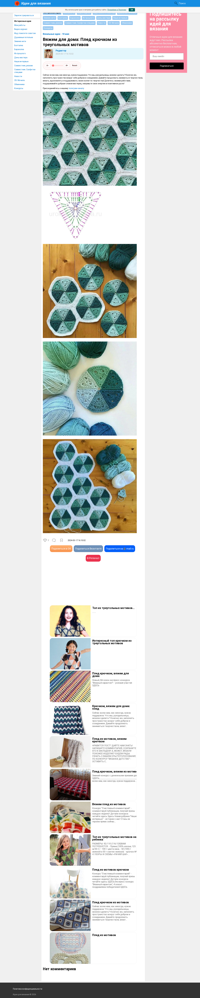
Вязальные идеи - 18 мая (56, 34)
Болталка (18, 45)
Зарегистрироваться (24, 15)
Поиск (182, 3)
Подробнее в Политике (116, 10)
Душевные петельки (23, 37)
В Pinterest (93, 558)
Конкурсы (18, 88)
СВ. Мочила (19, 80)
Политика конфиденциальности (27, 989)
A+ (67, 65)
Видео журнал (20, 29)
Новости (18, 76)
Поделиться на (120, 548)
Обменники (19, 84)
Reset (74, 65)
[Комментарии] (54, 540)
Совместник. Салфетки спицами (24, 70)
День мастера (20, 57)
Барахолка (19, 49)
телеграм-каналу (76, 88)
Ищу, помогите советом (25, 33)
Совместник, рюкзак (23, 65)
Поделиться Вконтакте (88, 548)
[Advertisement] (68, 587)
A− (48, 65)
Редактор (61, 50)
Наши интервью (21, 61)
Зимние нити (20, 41)
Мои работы (19, 25)
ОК (132, 10)
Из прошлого (20, 53)
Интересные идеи (22, 21)
